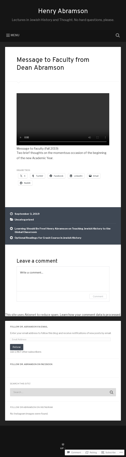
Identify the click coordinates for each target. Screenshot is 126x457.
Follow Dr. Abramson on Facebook (31, 364)
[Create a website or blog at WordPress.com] (63, 444)
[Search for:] (63, 392)
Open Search (117, 35)
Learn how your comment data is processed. (90, 314)
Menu (15, 35)
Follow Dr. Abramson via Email (29, 326)
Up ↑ (63, 448)
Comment (98, 296)
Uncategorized (24, 219)
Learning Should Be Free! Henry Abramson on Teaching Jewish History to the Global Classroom (63, 230)
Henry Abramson (63, 11)
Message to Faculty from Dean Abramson (53, 64)
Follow (17, 347)
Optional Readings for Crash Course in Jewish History (48, 237)
